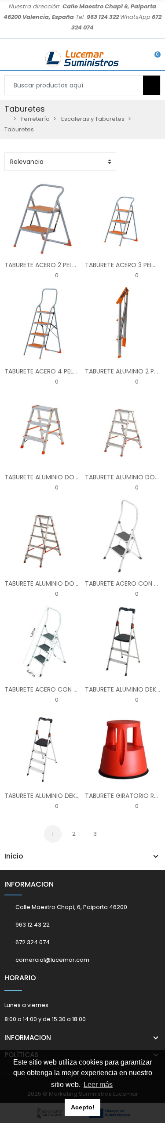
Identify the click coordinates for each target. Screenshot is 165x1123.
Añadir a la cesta (14, 250)
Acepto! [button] (83, 1107)
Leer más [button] (98, 1084)
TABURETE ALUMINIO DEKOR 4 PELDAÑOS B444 (72, 795)
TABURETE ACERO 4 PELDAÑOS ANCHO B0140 (70, 371)
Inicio (13, 856)
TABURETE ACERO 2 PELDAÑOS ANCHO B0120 (70, 265)
